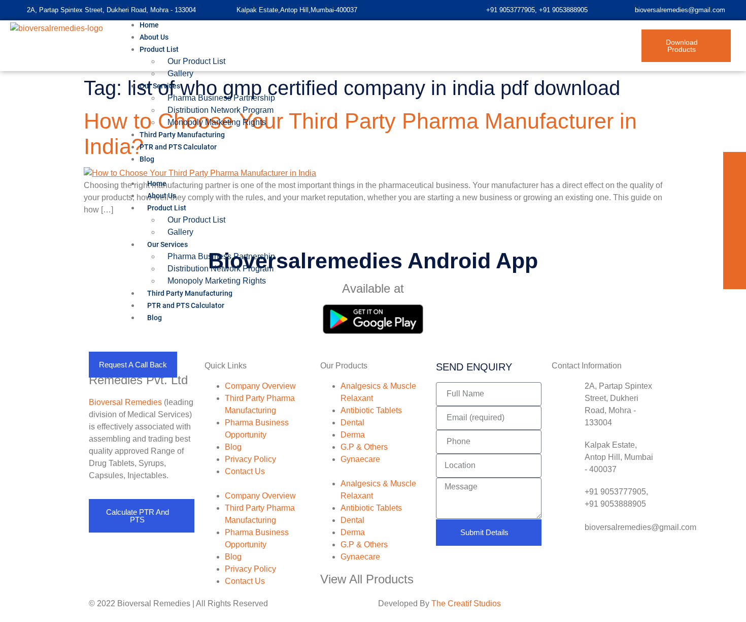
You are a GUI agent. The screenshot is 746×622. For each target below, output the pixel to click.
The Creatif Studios (466, 603)
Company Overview (260, 386)
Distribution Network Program (220, 268)
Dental (352, 422)
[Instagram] (734, 254)
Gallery (180, 73)
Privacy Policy (250, 459)
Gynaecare (360, 459)
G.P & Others (364, 447)
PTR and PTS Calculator (178, 147)
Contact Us (245, 471)
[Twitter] (734, 209)
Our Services (160, 86)
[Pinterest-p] (734, 232)
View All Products (367, 579)
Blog (147, 159)
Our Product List (196, 61)
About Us (161, 196)
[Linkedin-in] (734, 186)
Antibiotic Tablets (371, 410)
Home (156, 183)
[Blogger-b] (734, 277)
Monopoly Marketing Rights (216, 280)
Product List (159, 49)
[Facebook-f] (734, 163)
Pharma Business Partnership (221, 98)
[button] (380, 171)
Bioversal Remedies (125, 402)
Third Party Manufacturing (189, 293)
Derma (353, 434)
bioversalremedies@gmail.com (680, 10)
